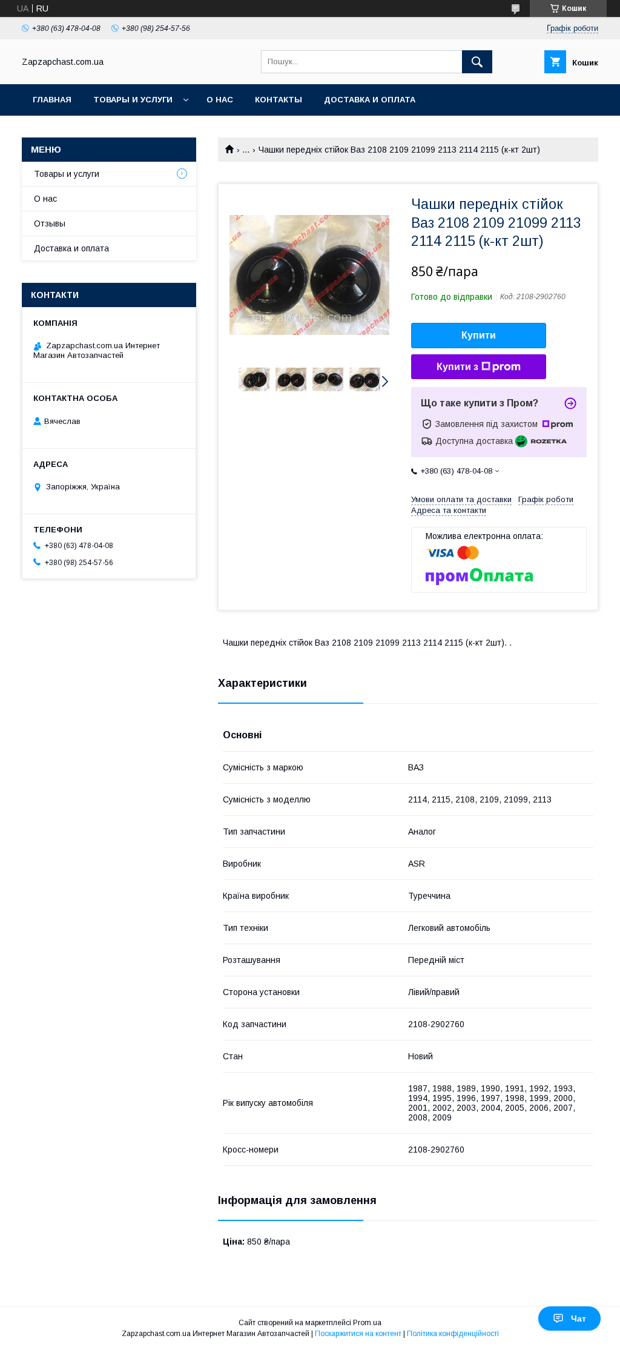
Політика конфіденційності (453, 1333)
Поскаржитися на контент (358, 1333)
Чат (578, 1318)
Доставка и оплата (369, 99)
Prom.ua (367, 1323)
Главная (52, 99)
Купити (478, 335)
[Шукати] (477, 61)
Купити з (457, 367)
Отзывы (49, 223)
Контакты (278, 99)
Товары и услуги (133, 99)
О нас (219, 99)
